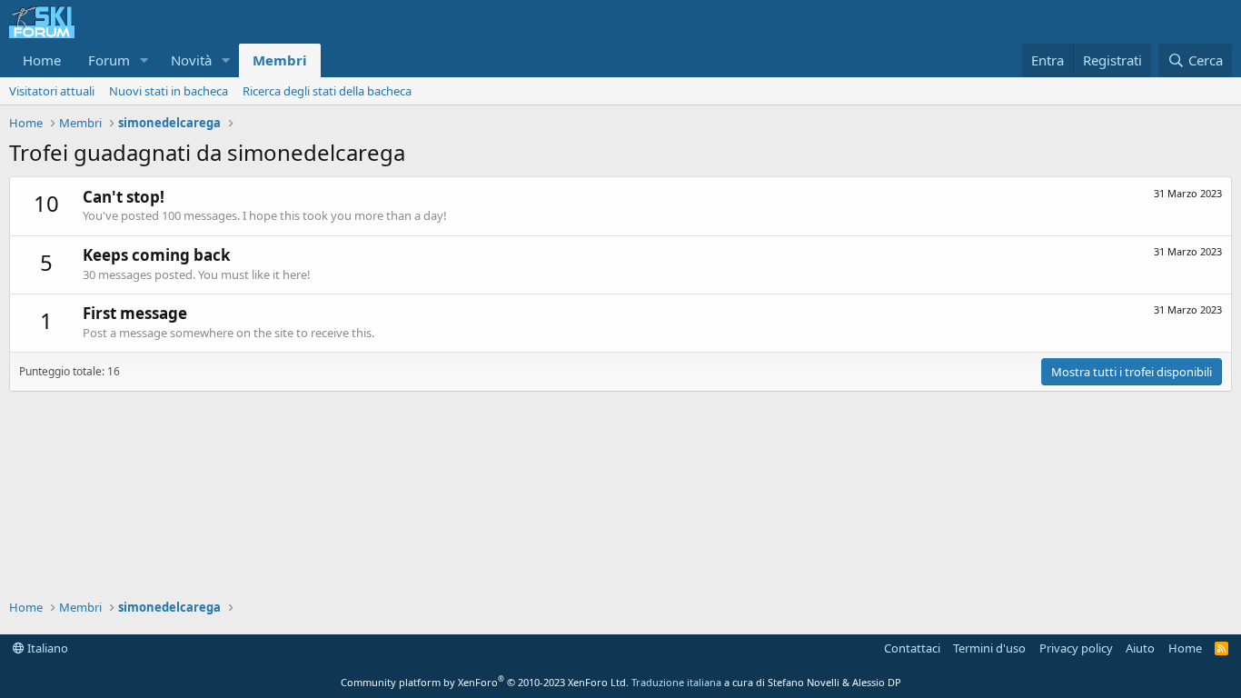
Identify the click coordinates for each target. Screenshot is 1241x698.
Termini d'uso (989, 648)
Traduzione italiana (676, 682)
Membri (280, 60)
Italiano (46, 648)
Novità (191, 60)
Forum (109, 60)
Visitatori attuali (51, 91)
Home (42, 60)
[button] (144, 60)
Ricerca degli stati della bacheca (327, 91)
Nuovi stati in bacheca (168, 91)
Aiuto (1140, 648)
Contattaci (912, 648)
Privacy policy (1076, 648)
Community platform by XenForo (485, 682)
